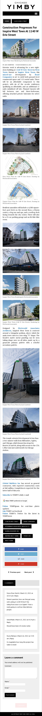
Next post (28, 572)
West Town (9, 541)
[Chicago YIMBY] (21, 6)
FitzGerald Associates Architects (17, 526)
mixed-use (7, 74)
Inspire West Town (26, 72)
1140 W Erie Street (24, 70)
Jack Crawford (9, 65)
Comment (8, 666)
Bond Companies (29, 521)
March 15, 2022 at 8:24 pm (25, 620)
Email (7, 688)
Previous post (15, 572)
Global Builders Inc (11, 483)
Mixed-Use (27, 536)
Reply (16, 596)
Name (7, 681)
